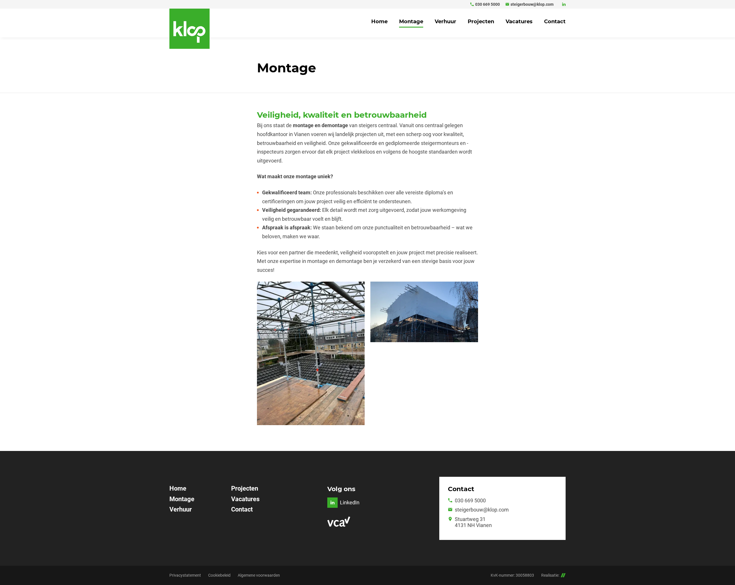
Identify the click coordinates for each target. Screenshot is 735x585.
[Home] (189, 29)
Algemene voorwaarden (259, 575)
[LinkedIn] (564, 4)
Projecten (244, 488)
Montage (181, 499)
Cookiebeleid (219, 575)
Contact (242, 509)
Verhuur (180, 509)
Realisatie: (550, 575)
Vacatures (245, 499)
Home (177, 488)
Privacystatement (185, 575)
